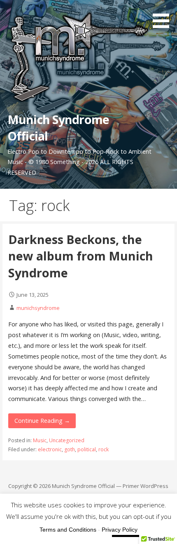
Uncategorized (66, 440)
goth (69, 449)
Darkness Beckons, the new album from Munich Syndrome (80, 256)
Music (40, 440)
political (86, 449)
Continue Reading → (42, 420)
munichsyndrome (38, 308)
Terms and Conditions (68, 529)
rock (103, 449)
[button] (164, 15)
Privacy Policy (119, 529)
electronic (50, 449)
